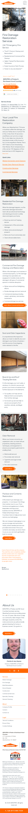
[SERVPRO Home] (8, 3)
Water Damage (7, 679)
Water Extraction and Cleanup (14, 161)
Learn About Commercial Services (14, 305)
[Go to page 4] (12, 595)
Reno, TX (6, 110)
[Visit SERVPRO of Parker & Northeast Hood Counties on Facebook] (18, 671)
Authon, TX (14, 108)
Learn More (8, 468)
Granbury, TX (5, 104)
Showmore (5, 153)
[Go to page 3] (10, 595)
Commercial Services (10, 172)
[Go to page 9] (21, 595)
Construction (6, 691)
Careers (4, 710)
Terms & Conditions (7, 720)
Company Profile (7, 707)
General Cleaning (7, 699)
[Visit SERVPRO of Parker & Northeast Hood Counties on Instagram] (14, 670)
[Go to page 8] (19, 595)
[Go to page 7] (18, 595)
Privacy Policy (6, 723)
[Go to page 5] (14, 595)
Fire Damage (6, 682)
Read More (8, 633)
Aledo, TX (7, 108)
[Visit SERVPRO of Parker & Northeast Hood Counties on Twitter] (10, 670)
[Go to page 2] (9, 595)
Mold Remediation (7, 685)
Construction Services (10, 168)
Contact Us (5, 712)
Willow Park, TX (16, 106)
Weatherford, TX (6, 106)
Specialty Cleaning (7, 696)
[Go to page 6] (16, 595)
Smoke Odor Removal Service (13, 164)
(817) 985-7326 (10, 87)
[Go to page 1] (7, 595)
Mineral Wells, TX (15, 104)
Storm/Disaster (6, 688)
